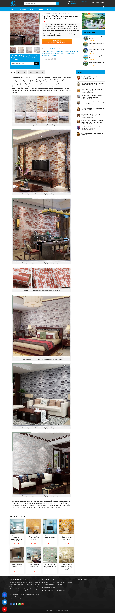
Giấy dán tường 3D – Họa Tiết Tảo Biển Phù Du (33, 537)
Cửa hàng (32, 9)
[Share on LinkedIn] (55, 59)
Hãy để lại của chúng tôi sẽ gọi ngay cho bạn (26, 57)
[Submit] (57, 3)
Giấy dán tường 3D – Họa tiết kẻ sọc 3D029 (49, 536)
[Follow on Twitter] (13, 604)
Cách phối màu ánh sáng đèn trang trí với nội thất (92, 102)
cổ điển (47, 51)
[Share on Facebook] (44, 59)
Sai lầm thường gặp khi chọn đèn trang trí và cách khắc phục (92, 96)
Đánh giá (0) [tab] (22, 72)
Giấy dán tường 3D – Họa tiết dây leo (33, 565)
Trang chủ (14, 9)
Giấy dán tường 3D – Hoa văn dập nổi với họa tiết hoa (50, 566)
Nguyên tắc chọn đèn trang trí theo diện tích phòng (92, 108)
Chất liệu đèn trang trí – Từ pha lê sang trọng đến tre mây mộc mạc (92, 121)
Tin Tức (41, 9)
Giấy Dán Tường (53, 13)
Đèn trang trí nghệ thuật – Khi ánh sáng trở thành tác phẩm (92, 83)
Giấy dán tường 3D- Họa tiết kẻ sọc (17, 565)
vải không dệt (52, 55)
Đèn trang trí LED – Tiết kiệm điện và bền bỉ (92, 133)
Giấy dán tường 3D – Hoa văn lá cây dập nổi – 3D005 (66, 537)
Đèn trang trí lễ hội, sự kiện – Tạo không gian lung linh (92, 77)
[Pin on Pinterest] (52, 59)
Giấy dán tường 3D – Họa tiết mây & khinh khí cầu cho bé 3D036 (17, 538)
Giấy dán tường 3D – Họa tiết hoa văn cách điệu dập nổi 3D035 (66, 567)
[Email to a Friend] (49, 59)
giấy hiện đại (70, 53)
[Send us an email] (16, 604)
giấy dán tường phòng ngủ (58, 53)
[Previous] (12, 29)
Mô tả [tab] (13, 72)
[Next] (37, 29)
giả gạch (52, 51)
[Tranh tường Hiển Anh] (15, 3)
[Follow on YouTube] (22, 604)
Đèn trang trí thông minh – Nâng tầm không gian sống (92, 127)
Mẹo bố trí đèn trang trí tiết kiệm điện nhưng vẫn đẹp (91, 90)
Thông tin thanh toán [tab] (36, 72)
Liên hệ (49, 9)
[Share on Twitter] (46, 59)
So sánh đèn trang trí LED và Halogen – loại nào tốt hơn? (90, 115)
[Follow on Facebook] (11, 604)
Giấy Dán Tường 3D (64, 13)
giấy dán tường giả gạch (62, 51)
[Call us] (19, 604)
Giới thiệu (22, 9)
